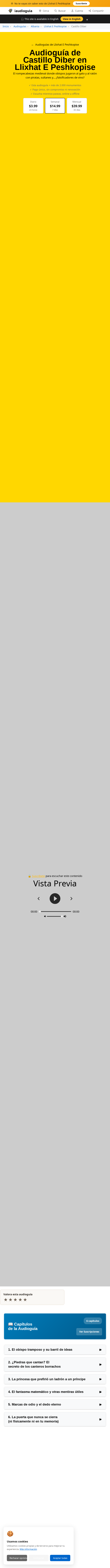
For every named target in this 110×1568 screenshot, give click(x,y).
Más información (28, 1549)
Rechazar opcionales (18, 1558)
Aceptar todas (60, 1558)
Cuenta (79, 10)
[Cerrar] (96, 4)
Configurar (38, 1558)
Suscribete (81, 3)
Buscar (62, 10)
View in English (72, 19)
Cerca (46, 10)
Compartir (98, 10)
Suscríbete (38, 876)
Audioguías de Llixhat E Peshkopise (57, 44)
